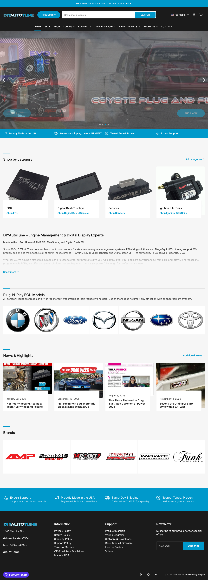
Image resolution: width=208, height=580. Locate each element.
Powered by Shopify (195, 574)
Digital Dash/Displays (71, 208)
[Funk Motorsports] (188, 457)
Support (83, 26)
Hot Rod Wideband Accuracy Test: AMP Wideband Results (24, 405)
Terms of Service (64, 547)
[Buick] (46, 320)
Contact (166, 26)
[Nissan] (133, 320)
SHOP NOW (17, 113)
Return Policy (62, 534)
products (47, 15)
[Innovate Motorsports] (154, 457)
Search (145, 14)
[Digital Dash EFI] (54, 456)
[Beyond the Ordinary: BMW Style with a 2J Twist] (180, 385)
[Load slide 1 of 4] (99, 124)
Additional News (192, 355)
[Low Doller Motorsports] (121, 456)
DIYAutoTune (178, 574)
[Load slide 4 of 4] (108, 124)
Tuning (67, 26)
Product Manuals (115, 530)
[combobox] (109, 14)
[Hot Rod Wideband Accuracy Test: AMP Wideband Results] (27, 378)
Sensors (114, 208)
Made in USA (61, 555)
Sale (47, 26)
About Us (149, 26)
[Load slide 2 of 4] (102, 124)
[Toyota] (190, 320)
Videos (109, 551)
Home (37, 26)
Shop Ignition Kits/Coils (173, 213)
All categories (194, 159)
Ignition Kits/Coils (171, 208)
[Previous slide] (4, 79)
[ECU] (27, 190)
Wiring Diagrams (114, 534)
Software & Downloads (118, 539)
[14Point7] (87, 457)
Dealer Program (105, 26)
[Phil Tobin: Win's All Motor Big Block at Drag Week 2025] (78, 380)
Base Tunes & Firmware (119, 543)
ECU (9, 208)
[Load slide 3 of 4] (105, 124)
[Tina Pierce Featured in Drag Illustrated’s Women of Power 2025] (129, 379)
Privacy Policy (62, 530)
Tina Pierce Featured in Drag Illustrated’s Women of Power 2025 (127, 403)
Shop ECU (12, 213)
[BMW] (17, 320)
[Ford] (75, 320)
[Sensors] (129, 190)
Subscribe (193, 545)
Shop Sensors (117, 213)
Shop (56, 26)
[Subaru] (161, 320)
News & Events (128, 26)
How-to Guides (114, 547)
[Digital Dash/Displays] (78, 190)
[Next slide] (203, 79)
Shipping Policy (63, 539)
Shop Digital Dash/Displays (73, 213)
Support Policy (62, 543)
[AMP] (20, 456)
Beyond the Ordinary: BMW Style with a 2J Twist (177, 405)
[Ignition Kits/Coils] (180, 190)
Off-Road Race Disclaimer (69, 551)
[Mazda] (104, 320)
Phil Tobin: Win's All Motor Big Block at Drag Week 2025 (76, 405)
